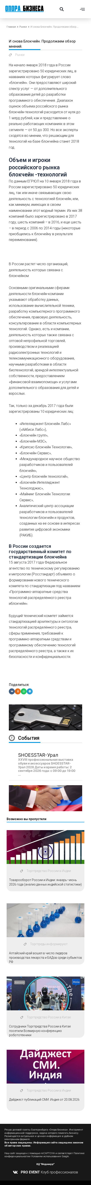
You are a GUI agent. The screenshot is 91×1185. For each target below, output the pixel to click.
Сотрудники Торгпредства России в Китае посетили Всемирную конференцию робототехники (40, 1031)
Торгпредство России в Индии (49, 871)
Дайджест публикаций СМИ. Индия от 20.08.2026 (44, 1099)
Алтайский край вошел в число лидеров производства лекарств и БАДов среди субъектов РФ (45, 957)
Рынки (23, 26)
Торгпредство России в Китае (49, 1017)
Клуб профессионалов (49, 1172)
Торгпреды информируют (49, 944)
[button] (61, 9)
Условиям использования (46, 1156)
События (29, 738)
